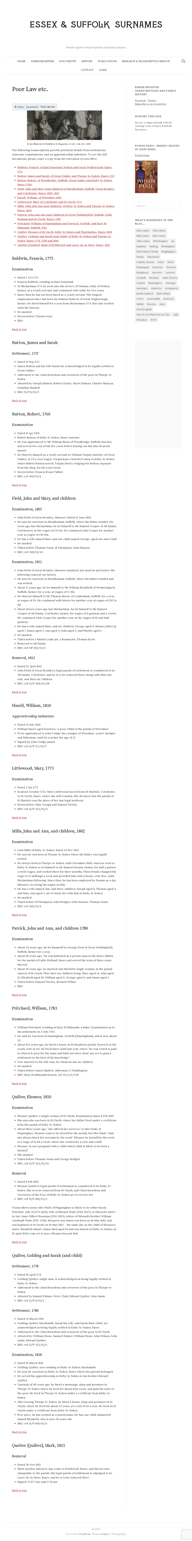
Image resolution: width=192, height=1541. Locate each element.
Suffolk (140, 304)
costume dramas (145, 262)
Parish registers (42, 61)
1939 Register (160, 241)
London (140, 283)
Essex (171, 262)
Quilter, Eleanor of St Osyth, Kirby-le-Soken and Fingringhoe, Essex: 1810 (64, 232)
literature (154, 277)
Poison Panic (142, 155)
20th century (143, 241)
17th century (159, 230)
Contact (87, 70)
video (162, 304)
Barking (154, 246)
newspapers (171, 288)
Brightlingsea (169, 251)
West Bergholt (144, 309)
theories (151, 304)
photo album (163, 293)
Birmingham (167, 246)
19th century (159, 235)
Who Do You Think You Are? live (153, 314)
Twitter (152, 100)
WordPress (84, 1534)
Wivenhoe (141, 319)
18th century (142, 235)
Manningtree (155, 283)
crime (161, 262)
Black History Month (147, 251)
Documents (67, 61)
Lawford (170, 272)
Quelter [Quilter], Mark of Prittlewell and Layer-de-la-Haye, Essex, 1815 (63, 245)
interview (157, 272)
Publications (107, 61)
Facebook (140, 100)
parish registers (144, 293)
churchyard (153, 256)
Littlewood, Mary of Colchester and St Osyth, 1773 (49, 202)
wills (175, 314)
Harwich (170, 267)
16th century (142, 230)
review (140, 298)
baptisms (141, 246)
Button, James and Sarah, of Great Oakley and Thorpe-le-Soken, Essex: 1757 (66, 176)
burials (140, 256)
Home (22, 61)
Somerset (169, 298)
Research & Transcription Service (146, 61)
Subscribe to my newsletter (150, 103)
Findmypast (142, 267)
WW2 (153, 319)
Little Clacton (170, 277)
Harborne (157, 267)
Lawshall (141, 277)
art (172, 241)
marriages (141, 288)
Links (102, 70)
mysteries (156, 288)
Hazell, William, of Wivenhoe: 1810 (39, 197)
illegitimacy (142, 272)
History (87, 61)
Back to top (19, 329)
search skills (153, 298)
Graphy (104, 1534)
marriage (171, 283)
